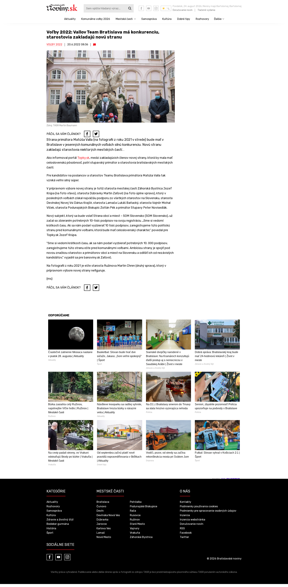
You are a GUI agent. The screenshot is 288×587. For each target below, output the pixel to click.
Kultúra (167, 19)
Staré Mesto (137, 523)
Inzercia (185, 515)
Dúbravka (102, 519)
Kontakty (185, 501)
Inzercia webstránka (192, 519)
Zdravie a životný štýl (60, 519)
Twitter (184, 537)
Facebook (186, 532)
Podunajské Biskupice (143, 506)
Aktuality (70, 19)
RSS (182, 528)
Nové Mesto (103, 537)
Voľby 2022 (54, 44)
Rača (133, 510)
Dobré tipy (183, 19)
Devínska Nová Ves (108, 515)
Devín (100, 510)
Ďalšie (218, 19)
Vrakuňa (135, 532)
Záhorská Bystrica (141, 537)
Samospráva (149, 19)
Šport (49, 532)
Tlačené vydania (206, 10)
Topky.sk (83, 158)
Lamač (100, 532)
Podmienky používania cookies (199, 506)
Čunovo (101, 506)
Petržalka (136, 501)
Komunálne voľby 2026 (95, 19)
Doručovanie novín (182, 10)
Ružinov (135, 519)
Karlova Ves (103, 528)
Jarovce (101, 523)
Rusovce (135, 515)
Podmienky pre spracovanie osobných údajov (208, 510)
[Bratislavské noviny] (64, 8)
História (51, 528)
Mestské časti (124, 19)
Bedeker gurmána (57, 523)
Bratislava (102, 501)
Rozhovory (202, 19)
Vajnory (134, 528)
